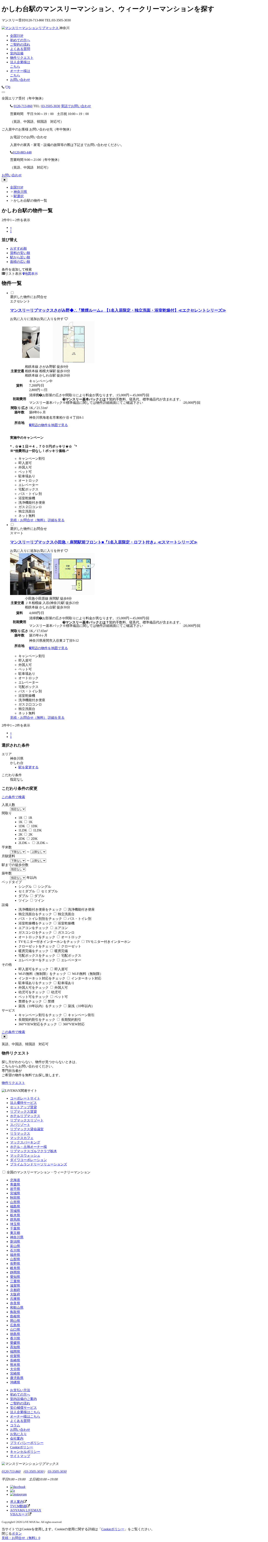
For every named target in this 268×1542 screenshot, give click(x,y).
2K (20, 834)
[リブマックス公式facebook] (17, 1487)
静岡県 (15, 1272)
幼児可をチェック (31, 992)
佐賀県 (15, 1356)
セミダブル (26, 891)
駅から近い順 (20, 257)
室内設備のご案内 (23, 1399)
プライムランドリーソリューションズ (38, 1164)
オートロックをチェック (36, 937)
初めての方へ (20, 1394)
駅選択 (19, 196)
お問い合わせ (20, 79)
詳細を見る (56, 520)
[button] (3, 92)
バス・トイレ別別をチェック (40, 918)
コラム (15, 1425)
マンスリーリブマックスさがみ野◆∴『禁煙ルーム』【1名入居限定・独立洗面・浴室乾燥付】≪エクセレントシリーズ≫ (118, 310)
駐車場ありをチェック (35, 983)
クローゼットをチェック (36, 946)
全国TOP (16, 187)
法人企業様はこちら (25, 1412)
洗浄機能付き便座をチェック (40, 909)
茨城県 (15, 1211)
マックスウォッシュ (25, 1155)
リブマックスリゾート (27, 1120)
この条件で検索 (13, 797)
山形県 (15, 1202)
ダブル (23, 896)
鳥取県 (15, 1312)
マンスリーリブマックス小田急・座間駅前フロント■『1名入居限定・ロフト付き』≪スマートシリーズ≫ (103, 542)
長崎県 (15, 1360)
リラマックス (20, 1133)
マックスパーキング (25, 1142)
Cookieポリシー (21, 1447)
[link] (3, 87)
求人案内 (16, 1501)
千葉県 (15, 1228)
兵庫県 (15, 1299)
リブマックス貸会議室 (27, 1129)
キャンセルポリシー (25, 1451)
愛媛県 (15, 1343)
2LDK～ (24, 843)
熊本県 (15, 1365)
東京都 (15, 1233)
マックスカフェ (22, 1138)
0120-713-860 (23, 106)
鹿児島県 (16, 1378)
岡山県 (15, 1321)
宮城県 (15, 1193)
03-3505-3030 (50, 106)
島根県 (15, 1316)
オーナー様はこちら (25, 1416)
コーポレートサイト (25, 1098)
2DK (21, 838)
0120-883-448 (22, 152)
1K (20, 822)
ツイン (23, 900)
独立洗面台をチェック (35, 914)
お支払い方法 (20, 1390)
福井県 (15, 1255)
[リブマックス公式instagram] (18, 1494)
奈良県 (15, 1303)
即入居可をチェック (33, 969)
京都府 (15, 1290)
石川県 (15, 1250)
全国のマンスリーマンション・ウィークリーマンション (48, 1172)
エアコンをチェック (33, 928)
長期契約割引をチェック (36, 1019)
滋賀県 (15, 1285)
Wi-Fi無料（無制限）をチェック (42, 974)
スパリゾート (20, 1124)
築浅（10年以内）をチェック (40, 1006)
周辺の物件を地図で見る (49, 425)
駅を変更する (28, 767)
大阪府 (15, 1294)
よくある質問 (20, 1421)
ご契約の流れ (20, 1403)
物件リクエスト (13, 1083)
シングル (25, 886)
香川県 (15, 1338)
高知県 (15, 1347)
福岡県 (15, 1351)
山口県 (15, 1329)
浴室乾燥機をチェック (35, 923)
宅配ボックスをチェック (36, 955)
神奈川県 (20, 192)
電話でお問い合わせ (76, 106)
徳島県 (15, 1334)
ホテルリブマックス (25, 1116)
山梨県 (15, 1259)
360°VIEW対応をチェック (37, 1024)
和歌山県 (16, 1307)
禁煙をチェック (30, 1001)
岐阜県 (15, 1268)
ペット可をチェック (33, 997)
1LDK (22, 830)
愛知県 (15, 1277)
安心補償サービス (23, 1407)
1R (20, 817)
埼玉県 (15, 1224)
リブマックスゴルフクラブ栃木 (33, 1151)
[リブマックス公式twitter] (12, 1490)
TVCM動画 (18, 1506)
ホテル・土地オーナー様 (28, 1146)
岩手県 (15, 1189)
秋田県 (15, 1197)
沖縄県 (15, 1382)
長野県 (15, 1263)
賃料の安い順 (20, 253)
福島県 (15, 1206)
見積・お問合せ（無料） (28, 520)
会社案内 (16, 1438)
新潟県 (15, 1241)
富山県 (15, 1246)
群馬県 (15, 1219)
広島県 (15, 1325)
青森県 (15, 1184)
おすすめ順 (18, 248)
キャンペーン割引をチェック (40, 1015)
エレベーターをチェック (36, 960)
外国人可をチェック (33, 987)
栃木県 (15, 1215)
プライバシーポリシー (27, 1443)
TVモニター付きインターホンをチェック (49, 941)
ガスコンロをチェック (35, 932)
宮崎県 (15, 1373)
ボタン (17, 1533)
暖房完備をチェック (33, 951)
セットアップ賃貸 (23, 1107)
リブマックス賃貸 (23, 1111)
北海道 (15, 1180)
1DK (21, 826)
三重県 (15, 1281)
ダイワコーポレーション (28, 1160)
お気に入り (18, 1434)
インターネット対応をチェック (41, 978)
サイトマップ (20, 1456)
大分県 (15, 1369)
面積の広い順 (20, 261)
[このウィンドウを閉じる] (4, 180)
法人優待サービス (23, 1103)
